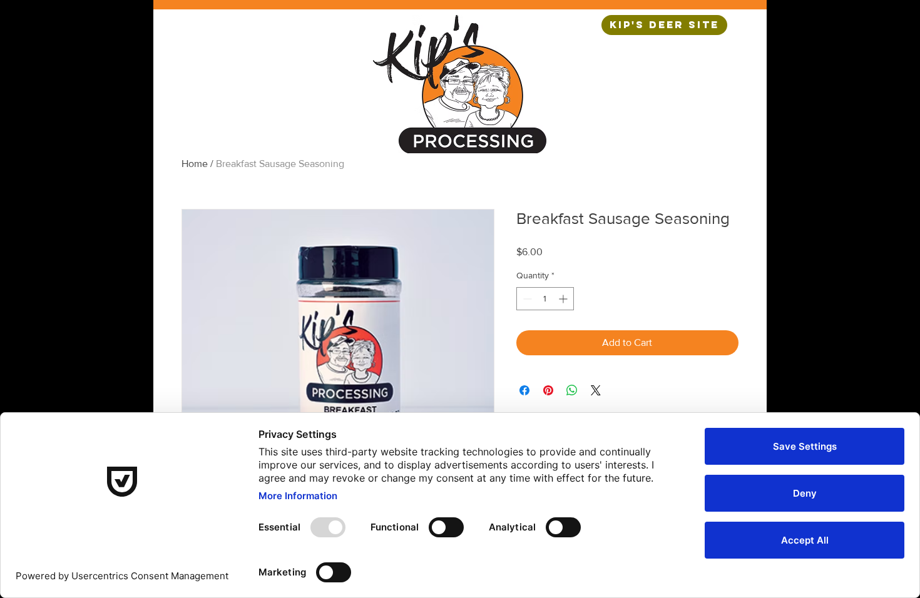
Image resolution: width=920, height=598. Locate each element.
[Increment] (564, 299)
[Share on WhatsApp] (572, 390)
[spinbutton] (545, 299)
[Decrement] (526, 299)
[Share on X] (595, 390)
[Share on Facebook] (524, 390)
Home (194, 163)
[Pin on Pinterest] (548, 390)
